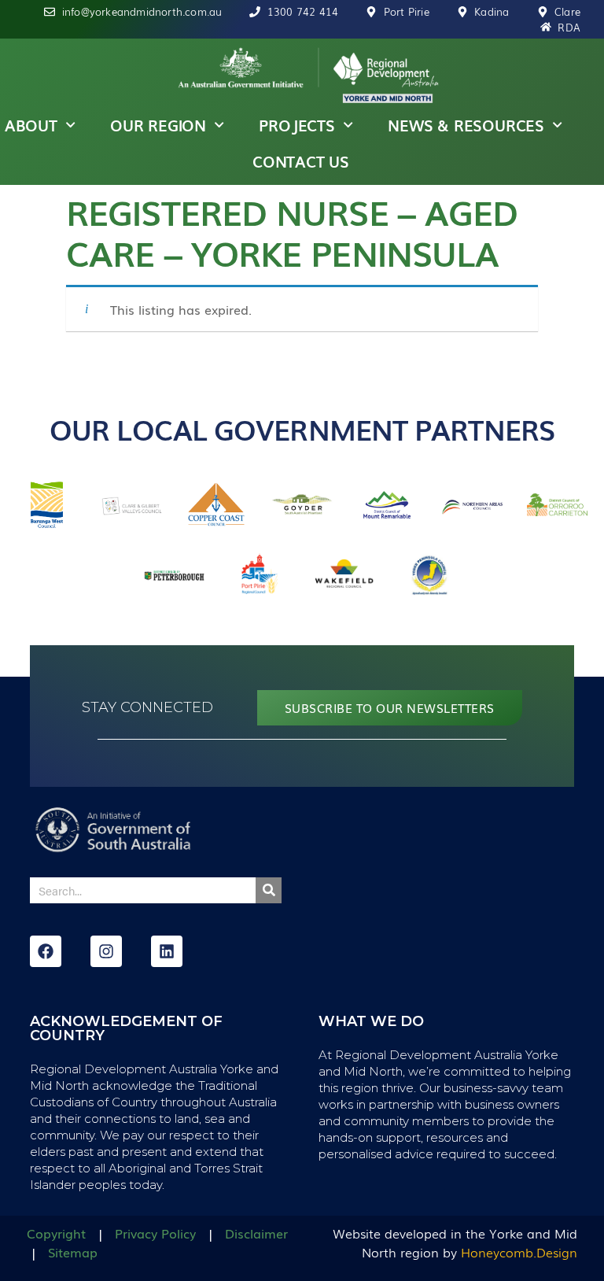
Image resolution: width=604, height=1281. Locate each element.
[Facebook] (45, 951)
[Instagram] (106, 951)
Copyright (56, 1233)
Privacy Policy (155, 1233)
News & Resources (466, 125)
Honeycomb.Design (519, 1251)
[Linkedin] (166, 951)
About (31, 125)
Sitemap (73, 1251)
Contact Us (300, 161)
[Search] (269, 890)
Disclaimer (256, 1233)
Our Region (158, 125)
